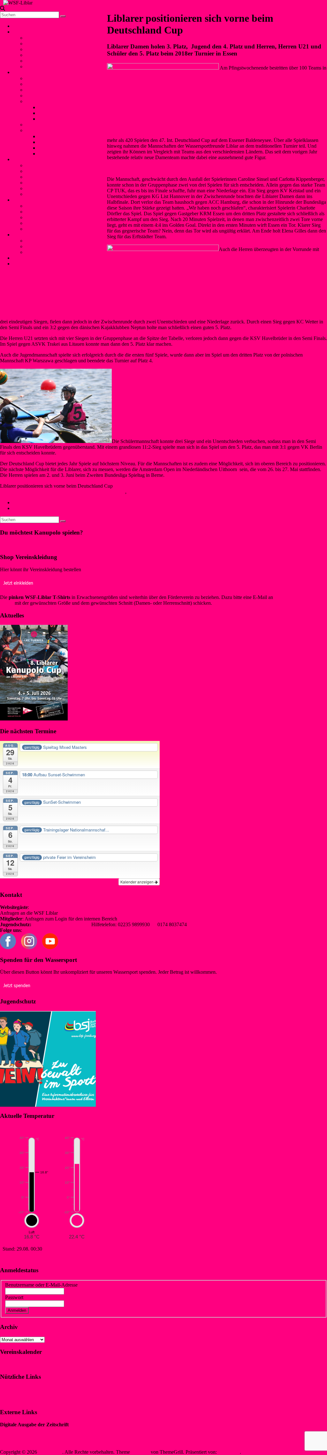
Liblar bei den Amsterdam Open (48, 508)
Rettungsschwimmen (47, 182)
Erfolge (33, 101)
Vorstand (34, 38)
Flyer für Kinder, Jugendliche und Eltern (66, 223)
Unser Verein (28, 31)
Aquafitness (37, 188)
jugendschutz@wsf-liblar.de (61, 924)
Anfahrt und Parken (45, 252)
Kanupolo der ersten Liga (42, 502)
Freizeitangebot (41, 49)
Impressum (11, 1389)
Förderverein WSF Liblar (51, 246)
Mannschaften (40, 84)
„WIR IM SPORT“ (19, 1430)
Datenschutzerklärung (22, 1399)
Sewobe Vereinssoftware (25, 1441)
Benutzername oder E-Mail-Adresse (41, 1285)
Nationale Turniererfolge (63, 107)
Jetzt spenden (16, 986)
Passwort (14, 1297)
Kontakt (23, 258)
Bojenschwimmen (44, 165)
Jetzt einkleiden (18, 583)
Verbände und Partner (47, 66)
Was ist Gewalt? (42, 211)
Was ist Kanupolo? (45, 78)
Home (19, 26)
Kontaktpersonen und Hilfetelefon (60, 206)
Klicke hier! (12, 544)
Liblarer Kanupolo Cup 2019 (67, 136)
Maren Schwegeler (19, 491)
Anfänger (35, 124)
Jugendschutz (26, 200)
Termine (34, 60)
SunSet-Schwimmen (46, 171)
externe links (38, 229)
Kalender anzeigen (137, 881)
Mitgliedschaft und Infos (50, 240)
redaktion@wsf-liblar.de (142, 918)
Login (19, 263)
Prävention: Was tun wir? (51, 217)
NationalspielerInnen (46, 89)
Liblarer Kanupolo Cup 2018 (67, 142)
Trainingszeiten (41, 95)
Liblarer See (38, 55)
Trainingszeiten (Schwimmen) (56, 194)
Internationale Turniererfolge (67, 113)
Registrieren (67, 1310)
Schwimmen (25, 159)
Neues (134, 491)
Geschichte (37, 43)
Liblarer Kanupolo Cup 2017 (67, 148)
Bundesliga (49, 119)
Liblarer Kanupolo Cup (49, 130)
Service (23, 234)
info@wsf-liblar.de (78, 913)
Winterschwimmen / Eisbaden (56, 177)
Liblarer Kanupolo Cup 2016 (67, 153)
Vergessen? (41, 1310)
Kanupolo (25, 72)
